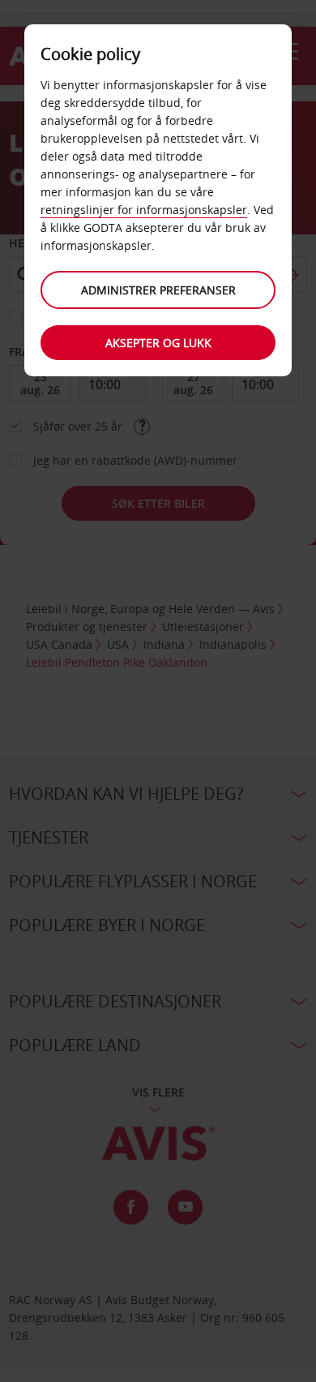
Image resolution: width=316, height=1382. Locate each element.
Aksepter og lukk (158, 342)
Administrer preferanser (158, 290)
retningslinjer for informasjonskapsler (144, 209)
